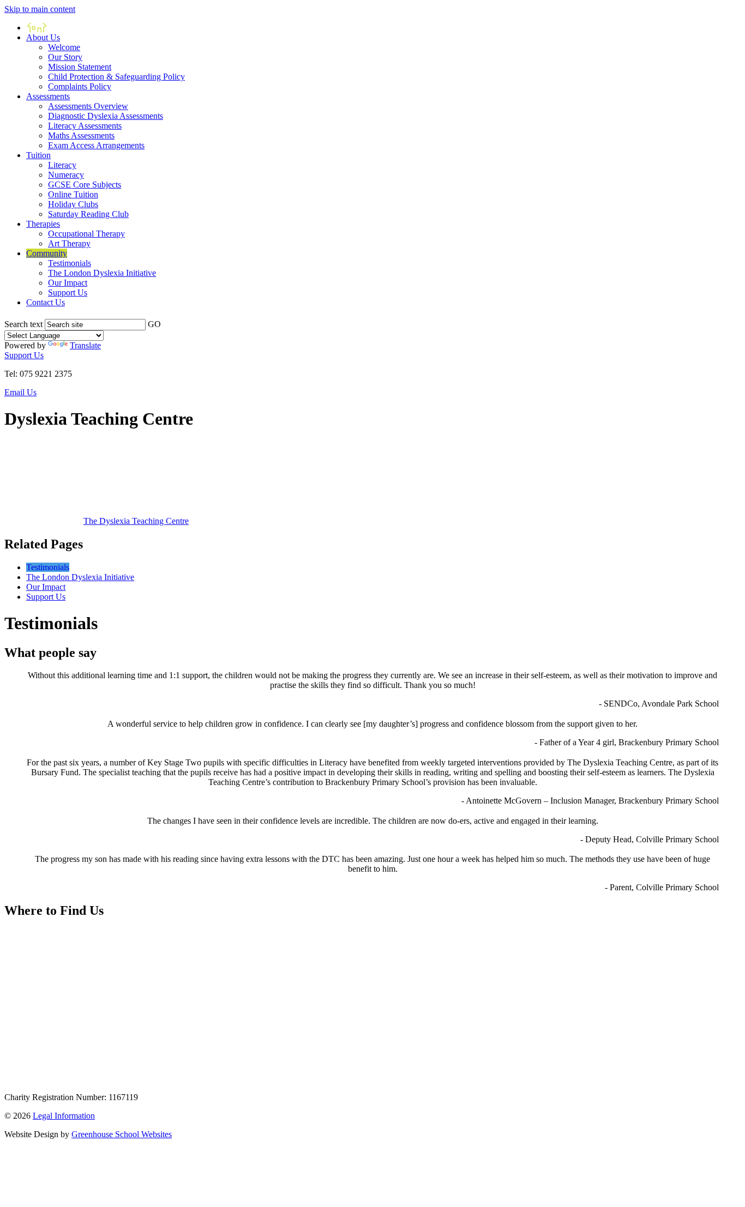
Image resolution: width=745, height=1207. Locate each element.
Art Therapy (69, 243)
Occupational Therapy (86, 233)
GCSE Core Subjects (84, 184)
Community (46, 253)
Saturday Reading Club (88, 214)
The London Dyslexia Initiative (102, 272)
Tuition (38, 155)
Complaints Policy (79, 86)
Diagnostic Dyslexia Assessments (105, 115)
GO (154, 324)
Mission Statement (79, 66)
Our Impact (67, 282)
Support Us (67, 292)
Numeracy (66, 174)
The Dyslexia (136, 521)
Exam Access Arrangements (96, 145)
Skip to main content (39, 9)
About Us (43, 37)
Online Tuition (73, 194)
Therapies (43, 223)
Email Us (20, 392)
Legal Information (64, 1115)
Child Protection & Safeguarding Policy (116, 76)
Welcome (64, 47)
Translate (85, 345)
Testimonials (69, 263)
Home (36, 27)
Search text (23, 324)
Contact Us (45, 302)
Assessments (48, 96)
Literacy (62, 165)
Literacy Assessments (85, 125)
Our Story (65, 57)
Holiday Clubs (73, 204)
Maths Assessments (81, 135)
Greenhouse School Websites (121, 1134)
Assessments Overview (88, 106)
